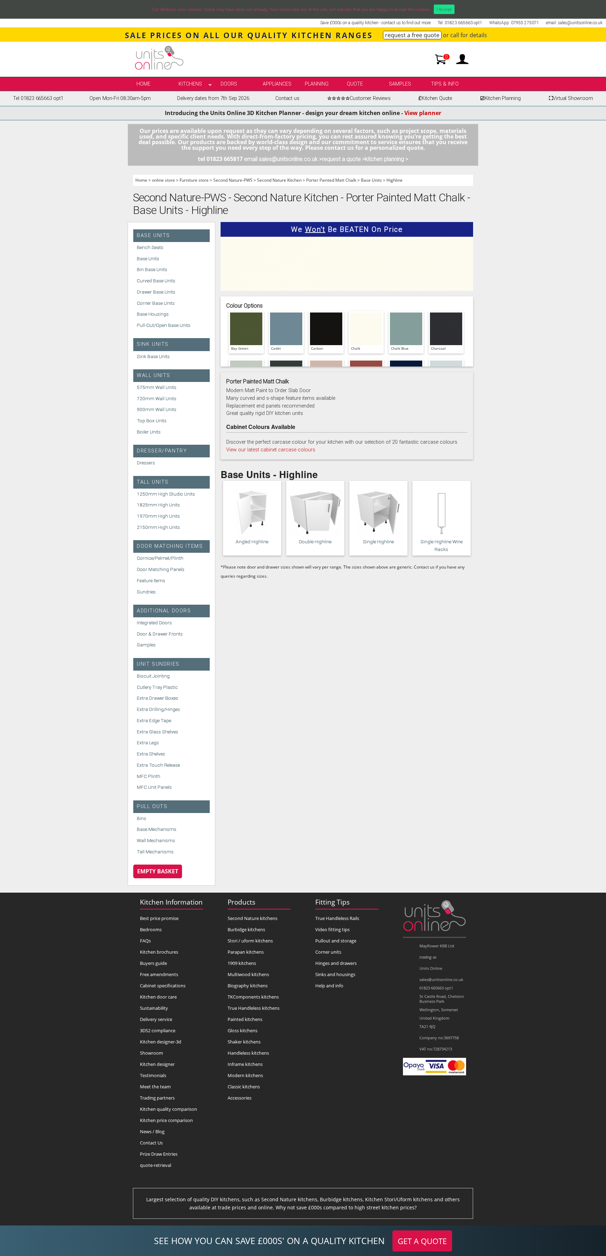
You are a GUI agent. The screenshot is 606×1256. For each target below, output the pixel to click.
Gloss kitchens (242, 1030)
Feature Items (151, 580)
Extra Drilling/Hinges (158, 709)
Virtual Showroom (571, 98)
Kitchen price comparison (166, 1120)
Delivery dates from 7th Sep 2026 (213, 98)
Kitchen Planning (500, 98)
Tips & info (445, 84)
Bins (141, 818)
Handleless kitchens (248, 1053)
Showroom (151, 1053)
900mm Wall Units (156, 409)
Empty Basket (157, 871)
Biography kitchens (248, 985)
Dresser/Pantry (162, 451)
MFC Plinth (148, 776)
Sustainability (154, 1008)
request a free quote (412, 35)
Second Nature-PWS (232, 180)
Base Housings (153, 314)
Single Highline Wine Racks (441, 545)
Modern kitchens (245, 1075)
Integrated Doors (154, 622)
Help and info (329, 985)
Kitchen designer (157, 1064)
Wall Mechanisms (156, 840)
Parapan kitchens (246, 952)
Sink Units (153, 344)
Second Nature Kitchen (279, 180)
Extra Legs (148, 742)
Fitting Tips (332, 902)
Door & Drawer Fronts (160, 634)
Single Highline (378, 541)
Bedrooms (151, 929)
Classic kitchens (244, 1086)
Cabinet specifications (163, 985)
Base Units (371, 180)
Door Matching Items (170, 546)
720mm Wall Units (156, 398)
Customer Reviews (358, 98)
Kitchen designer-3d (160, 1042)
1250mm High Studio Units (166, 494)
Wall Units (153, 375)
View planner (422, 113)
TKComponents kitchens (253, 997)
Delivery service (156, 1019)
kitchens (190, 84)
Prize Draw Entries (158, 1154)
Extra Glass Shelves (157, 731)
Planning (317, 84)
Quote (355, 84)
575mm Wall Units (156, 387)
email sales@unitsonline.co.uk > (283, 159)
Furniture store (194, 180)
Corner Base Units (156, 303)
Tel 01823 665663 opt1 (38, 98)
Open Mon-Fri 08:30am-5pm (120, 98)
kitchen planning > (386, 159)
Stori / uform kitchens (250, 941)
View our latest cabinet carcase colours (270, 450)
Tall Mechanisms (155, 851)
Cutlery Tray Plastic (157, 687)
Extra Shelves (151, 754)
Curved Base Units (156, 280)
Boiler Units (149, 432)
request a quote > (343, 159)
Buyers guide (153, 963)
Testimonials (153, 1075)
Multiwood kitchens (248, 974)
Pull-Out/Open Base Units (163, 325)
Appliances (277, 84)
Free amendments (159, 974)
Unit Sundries (158, 664)
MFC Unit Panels (154, 787)
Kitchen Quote (435, 98)
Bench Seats (150, 247)
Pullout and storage (335, 941)
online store (163, 180)
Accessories (239, 1098)
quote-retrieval (155, 1165)
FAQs (145, 941)
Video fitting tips (332, 929)
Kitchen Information (171, 902)
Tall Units (153, 482)
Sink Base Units (153, 356)
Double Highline (315, 541)
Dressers (146, 462)
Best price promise (159, 918)
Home (143, 84)
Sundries (146, 592)
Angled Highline (252, 541)
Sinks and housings (335, 974)
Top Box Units (152, 420)
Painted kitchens (245, 1019)
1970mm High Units (158, 516)
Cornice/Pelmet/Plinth (160, 558)
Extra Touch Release (158, 765)
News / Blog (152, 1131)
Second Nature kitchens (252, 918)
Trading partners (157, 1098)
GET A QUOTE (422, 1241)
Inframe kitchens (245, 1064)
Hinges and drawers (336, 963)
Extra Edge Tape (154, 720)
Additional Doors (164, 611)
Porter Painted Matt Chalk (331, 180)
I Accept (444, 9)
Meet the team (155, 1086)
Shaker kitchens (244, 1042)
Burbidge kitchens (246, 929)
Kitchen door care (158, 997)
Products (241, 902)
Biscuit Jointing (153, 676)
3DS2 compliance (157, 1030)
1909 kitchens (242, 963)
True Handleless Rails (337, 918)
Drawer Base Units (156, 292)
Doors (229, 84)
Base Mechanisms (156, 829)
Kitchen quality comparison (168, 1109)
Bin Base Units (152, 269)
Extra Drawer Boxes (157, 698)
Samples (400, 84)
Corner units (328, 952)
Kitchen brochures (159, 952)
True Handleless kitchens (254, 1008)
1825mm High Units (158, 505)
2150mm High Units (158, 527)
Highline (394, 180)
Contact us (287, 98)
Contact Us (151, 1143)
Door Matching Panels (160, 569)
